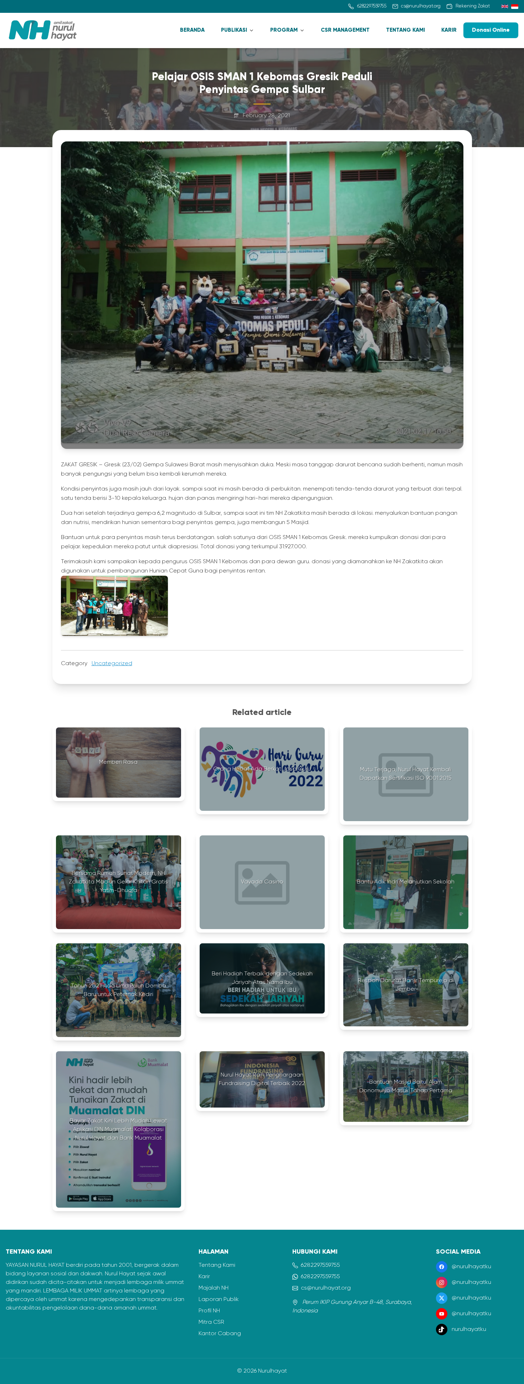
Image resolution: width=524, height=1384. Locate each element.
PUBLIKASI (234, 30)
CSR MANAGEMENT (345, 30)
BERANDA (192, 30)
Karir (204, 1277)
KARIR (449, 30)
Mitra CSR (211, 1322)
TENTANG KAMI (405, 30)
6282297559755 (320, 1265)
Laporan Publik (219, 1299)
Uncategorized (112, 664)
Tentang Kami (217, 1265)
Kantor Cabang (220, 1334)
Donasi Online (491, 30)
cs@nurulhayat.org (326, 1288)
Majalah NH (213, 1288)
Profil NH (209, 1311)
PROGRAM (284, 30)
